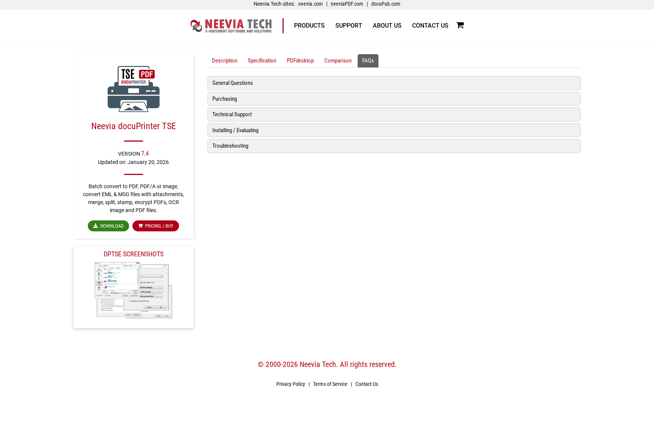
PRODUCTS (309, 25)
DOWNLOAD (110, 226)
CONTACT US (430, 25)
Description (224, 60)
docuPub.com (385, 4)
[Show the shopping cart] (460, 25)
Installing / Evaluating (235, 130)
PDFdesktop (300, 60)
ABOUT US (387, 25)
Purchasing (224, 98)
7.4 (145, 153)
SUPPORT (348, 25)
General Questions (232, 83)
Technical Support (232, 114)
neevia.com (310, 4)
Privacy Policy (290, 384)
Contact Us (366, 384)
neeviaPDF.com (347, 4)
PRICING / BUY (158, 226)
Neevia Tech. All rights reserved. (348, 364)
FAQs (368, 60)
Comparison (338, 60)
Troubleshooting (230, 145)
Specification (262, 60)
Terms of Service (330, 384)
